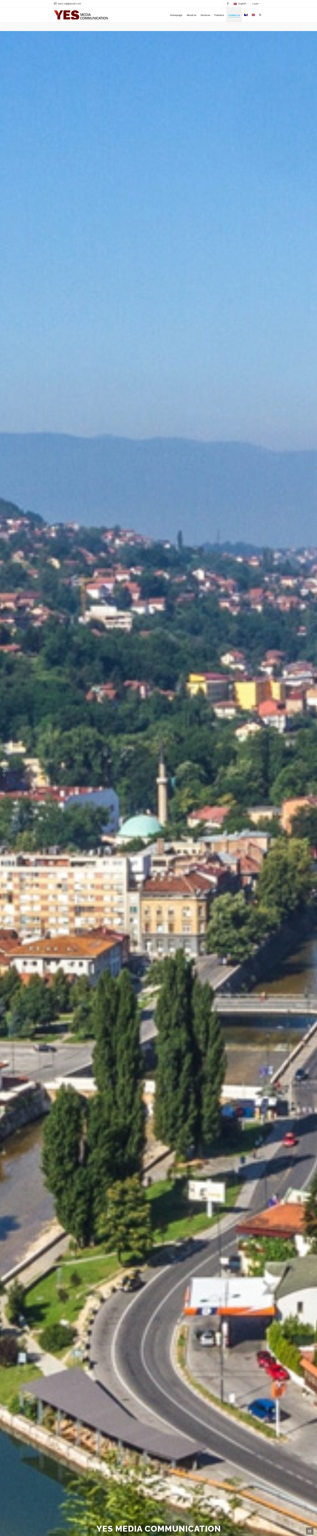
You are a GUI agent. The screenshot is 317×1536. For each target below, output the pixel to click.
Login (255, 3)
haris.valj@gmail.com (69, 3)
